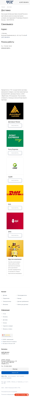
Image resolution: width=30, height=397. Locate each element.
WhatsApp (15, 369)
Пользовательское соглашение (9, 391)
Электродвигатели (22, 295)
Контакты (5, 316)
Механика (5, 304)
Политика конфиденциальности (9, 394)
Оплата (5, 322)
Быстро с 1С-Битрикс (21, 394)
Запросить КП (15, 372)
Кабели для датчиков (22, 304)
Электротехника (7, 301)
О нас (4, 313)
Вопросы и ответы (7, 329)
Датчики (5, 295)
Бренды (19, 298)
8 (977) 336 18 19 (23, 2)
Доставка (5, 319)
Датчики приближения (23, 301)
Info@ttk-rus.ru (5, 353)
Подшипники (6, 298)
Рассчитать (15, 125)
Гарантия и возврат (8, 326)
